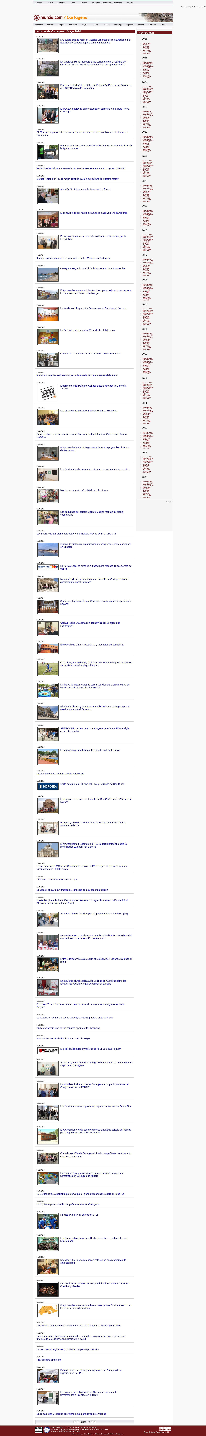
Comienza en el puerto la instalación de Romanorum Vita (90, 353)
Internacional (73, 25)
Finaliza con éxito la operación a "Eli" (79, 1214)
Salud (95, 25)
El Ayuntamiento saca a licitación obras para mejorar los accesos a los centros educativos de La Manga (95, 292)
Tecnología (118, 25)
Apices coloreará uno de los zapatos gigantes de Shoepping (68, 1028)
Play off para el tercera (49, 1359)
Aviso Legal (88, 1434)
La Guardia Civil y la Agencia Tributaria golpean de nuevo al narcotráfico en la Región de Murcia (91, 1174)
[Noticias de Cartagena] (91, 16)
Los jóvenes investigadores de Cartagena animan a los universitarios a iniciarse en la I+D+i (89, 1393)
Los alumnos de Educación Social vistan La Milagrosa (88, 410)
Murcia (50, 3)
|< (74, 1422)
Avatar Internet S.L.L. (163, 1432)
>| (95, 1422)
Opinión (163, 25)
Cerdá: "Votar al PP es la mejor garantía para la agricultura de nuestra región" (78, 178)
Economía (39, 25)
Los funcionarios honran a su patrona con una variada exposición (94, 469)
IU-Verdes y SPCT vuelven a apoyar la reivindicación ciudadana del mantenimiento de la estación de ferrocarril (95, 937)
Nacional (50, 25)
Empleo (61, 25)
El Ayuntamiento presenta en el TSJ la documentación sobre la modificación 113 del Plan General (93, 845)
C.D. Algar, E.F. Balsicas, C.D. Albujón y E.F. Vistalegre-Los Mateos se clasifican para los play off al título (96, 664)
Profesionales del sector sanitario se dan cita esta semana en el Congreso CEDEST (81, 168)
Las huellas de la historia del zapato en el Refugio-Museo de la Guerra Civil (76, 533)
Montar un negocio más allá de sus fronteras (84, 490)
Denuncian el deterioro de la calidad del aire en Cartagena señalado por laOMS (79, 1325)
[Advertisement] (154, 518)
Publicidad (118, 3)
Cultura (106, 25)
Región (84, 3)
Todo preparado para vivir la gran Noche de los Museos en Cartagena (74, 258)
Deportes (129, 25)
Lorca (73, 3)
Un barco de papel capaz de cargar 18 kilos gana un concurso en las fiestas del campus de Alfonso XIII (94, 686)
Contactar (129, 3)
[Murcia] (49, 16)
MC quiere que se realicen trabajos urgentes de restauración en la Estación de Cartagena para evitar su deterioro (95, 41)
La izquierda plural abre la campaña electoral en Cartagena (68, 1204)
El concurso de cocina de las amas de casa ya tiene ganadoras (93, 212)
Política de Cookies (117, 1434)
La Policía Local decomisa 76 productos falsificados (87, 330)
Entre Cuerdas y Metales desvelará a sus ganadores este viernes (71, 1413)
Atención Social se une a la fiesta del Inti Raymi (85, 189)
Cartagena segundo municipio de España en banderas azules (92, 268)
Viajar (84, 25)
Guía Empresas (107, 3)
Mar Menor (95, 3)
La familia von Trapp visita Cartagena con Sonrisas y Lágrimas (93, 308)
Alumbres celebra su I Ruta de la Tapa (57, 879)
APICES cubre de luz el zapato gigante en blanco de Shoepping (94, 913)
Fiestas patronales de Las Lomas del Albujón (60, 773)
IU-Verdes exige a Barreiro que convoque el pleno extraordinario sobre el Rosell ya (80, 1193)
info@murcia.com (76, 1434)
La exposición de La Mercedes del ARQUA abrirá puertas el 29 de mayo (75, 1017)
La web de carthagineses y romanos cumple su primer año (68, 1349)
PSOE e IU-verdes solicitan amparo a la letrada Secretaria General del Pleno (77, 375)
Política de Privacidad (101, 1434)
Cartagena (62, 3)
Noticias (141, 25)
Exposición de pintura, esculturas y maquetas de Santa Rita (92, 644)
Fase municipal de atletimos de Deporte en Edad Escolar (90, 750)
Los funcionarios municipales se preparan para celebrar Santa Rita (95, 1106)
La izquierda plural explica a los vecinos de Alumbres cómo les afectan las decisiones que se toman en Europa (93, 982)
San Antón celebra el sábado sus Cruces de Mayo (63, 1038)
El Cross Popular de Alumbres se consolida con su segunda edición (72, 889)
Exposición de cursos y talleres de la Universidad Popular (90, 1048)
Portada (39, 3)
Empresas (152, 25)
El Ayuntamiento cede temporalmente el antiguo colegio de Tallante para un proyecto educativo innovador (95, 1131)
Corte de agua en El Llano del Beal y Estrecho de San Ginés (92, 784)
